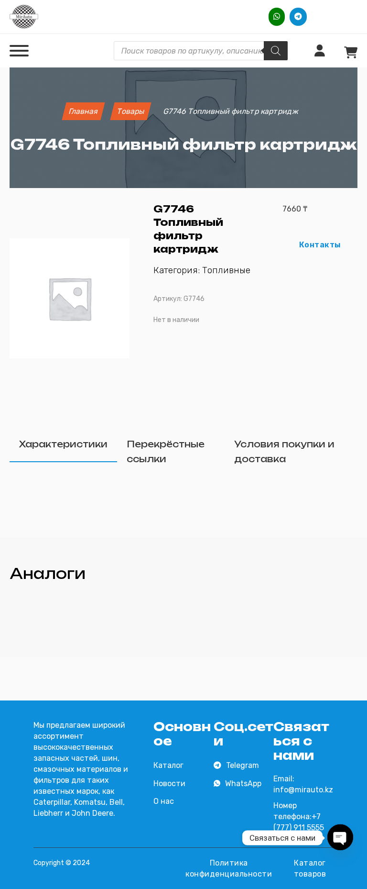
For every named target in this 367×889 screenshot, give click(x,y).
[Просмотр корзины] (350, 53)
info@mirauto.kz (303, 789)
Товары (130, 111)
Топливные (226, 270)
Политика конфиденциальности (228, 868)
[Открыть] (19, 50)
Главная (83, 111)
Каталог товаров (310, 868)
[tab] (63, 444)
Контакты (320, 244)
